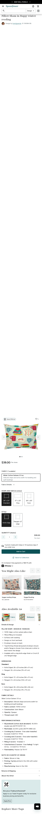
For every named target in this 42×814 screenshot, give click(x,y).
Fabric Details (8, 484)
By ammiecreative (28, 599)
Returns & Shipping (21, 771)
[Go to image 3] (22, 456)
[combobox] (31, 11)
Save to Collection (21, 557)
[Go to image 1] (19, 456)
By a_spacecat (5, 599)
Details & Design (21, 625)
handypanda (17, 23)
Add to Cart (20, 551)
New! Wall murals (21, 2)
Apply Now (7, 801)
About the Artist (21, 776)
